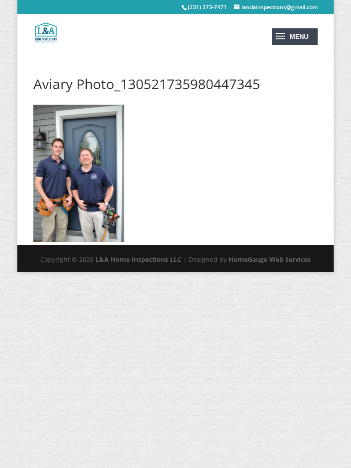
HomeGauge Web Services (270, 259)
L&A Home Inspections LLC (138, 259)
